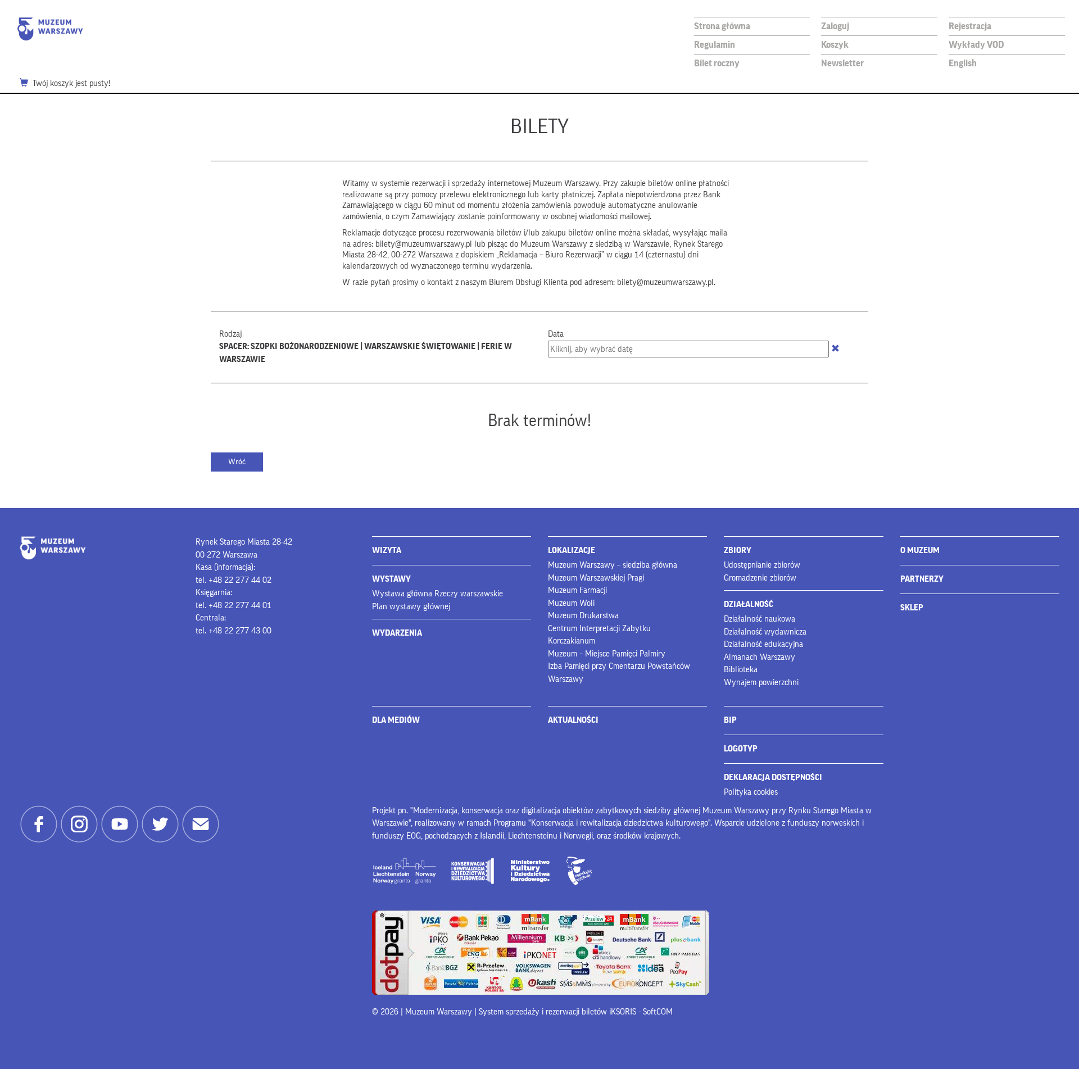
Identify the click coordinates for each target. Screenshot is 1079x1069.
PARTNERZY (922, 579)
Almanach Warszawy (759, 657)
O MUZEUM (920, 550)
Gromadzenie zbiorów (760, 578)
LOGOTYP (741, 749)
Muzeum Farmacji (577, 590)
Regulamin (714, 44)
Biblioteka (741, 669)
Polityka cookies (751, 792)
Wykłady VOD (976, 44)
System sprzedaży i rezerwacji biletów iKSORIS (557, 1012)
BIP (730, 720)
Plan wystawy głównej (411, 607)
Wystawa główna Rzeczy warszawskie (437, 594)
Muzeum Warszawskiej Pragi (596, 578)
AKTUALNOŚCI (573, 720)
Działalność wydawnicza (765, 632)
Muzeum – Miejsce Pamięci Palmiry (606, 654)
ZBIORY (737, 550)
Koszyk (835, 44)
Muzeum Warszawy (50, 29)
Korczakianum (571, 641)
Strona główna (722, 26)
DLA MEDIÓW (396, 720)
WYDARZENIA (397, 633)
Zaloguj (835, 26)
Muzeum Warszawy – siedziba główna (612, 565)
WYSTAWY (391, 579)
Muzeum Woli (571, 603)
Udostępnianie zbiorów (762, 565)
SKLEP (911, 608)
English (963, 63)
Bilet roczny (717, 63)
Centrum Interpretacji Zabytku (599, 628)
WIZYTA (386, 550)
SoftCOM (658, 1012)
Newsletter (842, 63)
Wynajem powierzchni (761, 682)
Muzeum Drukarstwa (583, 615)
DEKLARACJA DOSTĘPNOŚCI (773, 777)
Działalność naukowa (759, 619)
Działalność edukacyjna (763, 644)
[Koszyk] (26, 83)
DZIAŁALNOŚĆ (748, 604)
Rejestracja (970, 26)
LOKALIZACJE (571, 550)
